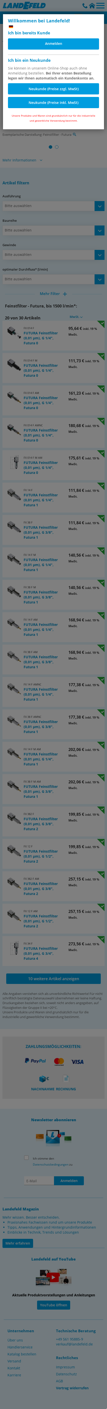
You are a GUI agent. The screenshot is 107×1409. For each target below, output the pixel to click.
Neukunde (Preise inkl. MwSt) (53, 102)
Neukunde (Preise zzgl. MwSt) (54, 88)
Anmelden (53, 43)
